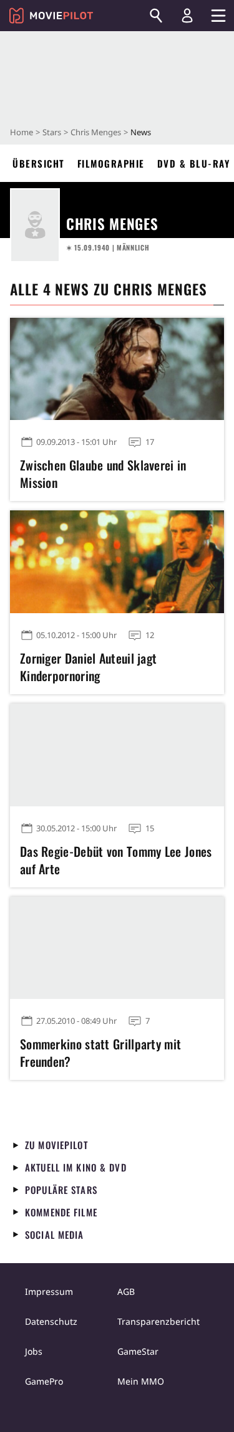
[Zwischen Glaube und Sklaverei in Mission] (117, 369)
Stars (51, 132)
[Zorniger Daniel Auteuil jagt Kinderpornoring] (117, 561)
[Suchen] (156, 15)
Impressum (49, 1291)
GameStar (137, 1351)
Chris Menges (96, 132)
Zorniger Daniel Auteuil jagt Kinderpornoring (88, 666)
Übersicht (38, 163)
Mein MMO (140, 1381)
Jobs (33, 1351)
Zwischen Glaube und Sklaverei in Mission (103, 473)
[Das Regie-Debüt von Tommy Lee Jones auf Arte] (117, 755)
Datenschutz (51, 1321)
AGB (126, 1291)
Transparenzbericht (158, 1321)
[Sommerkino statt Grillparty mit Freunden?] (117, 948)
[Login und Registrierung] (187, 15)
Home (21, 132)
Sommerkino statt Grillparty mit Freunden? (100, 1052)
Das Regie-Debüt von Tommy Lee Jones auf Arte (116, 859)
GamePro (44, 1381)
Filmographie (111, 163)
